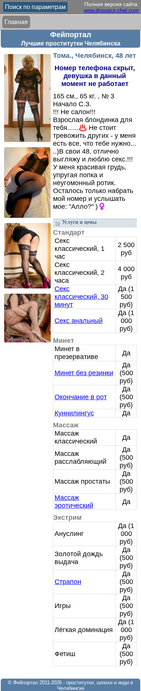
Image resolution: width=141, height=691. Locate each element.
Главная (16, 22)
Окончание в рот (81, 397)
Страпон (68, 581)
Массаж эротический (74, 501)
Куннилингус (74, 413)
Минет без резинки (84, 373)
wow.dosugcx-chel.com (111, 10)
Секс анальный (79, 320)
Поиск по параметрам (35, 7)
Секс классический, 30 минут (81, 296)
